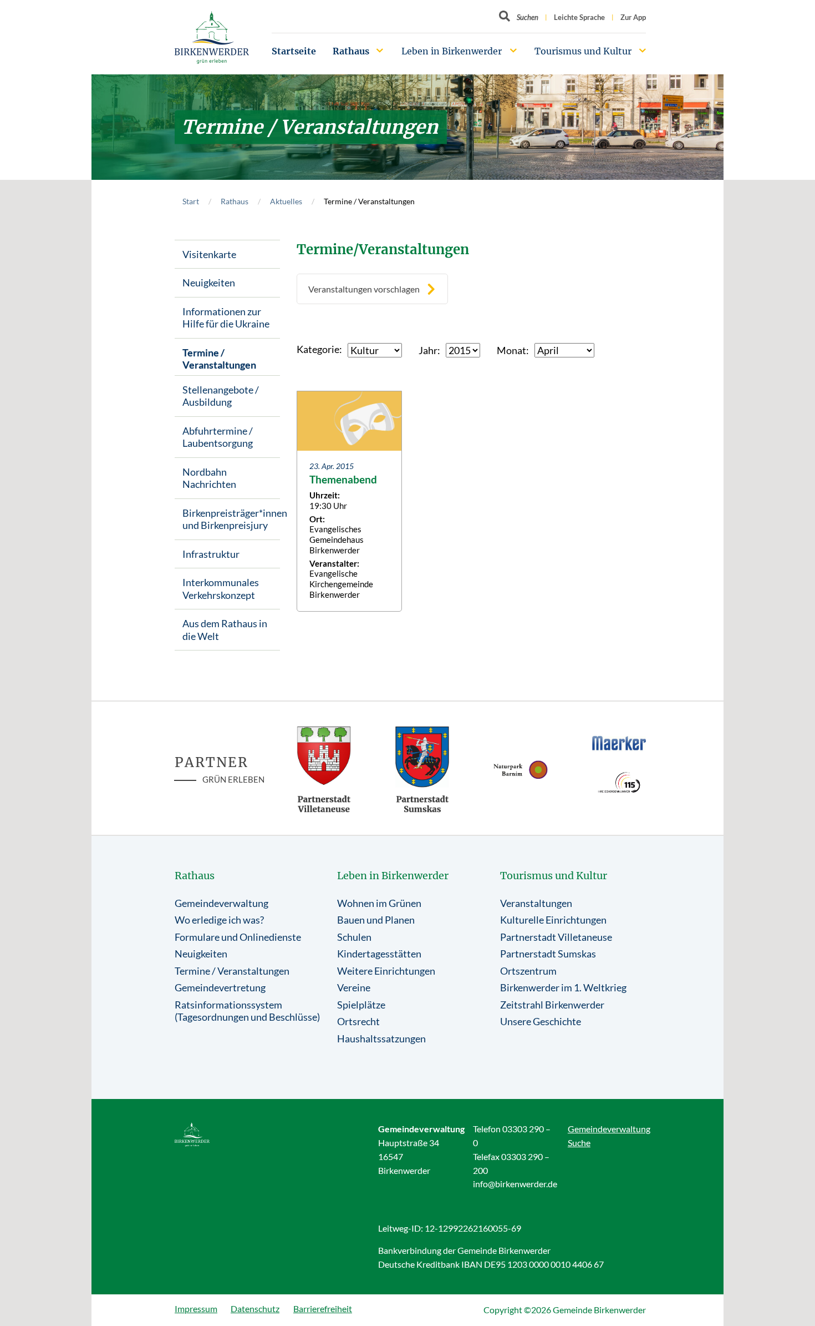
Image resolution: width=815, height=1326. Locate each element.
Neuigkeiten (208, 282)
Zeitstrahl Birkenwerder (552, 1005)
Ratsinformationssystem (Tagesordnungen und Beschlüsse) (247, 1011)
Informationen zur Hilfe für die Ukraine (225, 317)
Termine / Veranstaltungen (219, 358)
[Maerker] (619, 743)
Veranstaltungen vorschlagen (364, 289)
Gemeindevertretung (220, 987)
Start (190, 201)
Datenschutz (255, 1308)
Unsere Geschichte (540, 1021)
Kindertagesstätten (379, 953)
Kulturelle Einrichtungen (553, 920)
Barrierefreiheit (322, 1308)
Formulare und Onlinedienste (238, 937)
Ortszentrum (528, 971)
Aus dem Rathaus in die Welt (224, 629)
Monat (511, 350)
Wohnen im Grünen (379, 903)
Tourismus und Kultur (582, 51)
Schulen (354, 937)
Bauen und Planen (376, 920)
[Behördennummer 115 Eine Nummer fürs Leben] (619, 783)
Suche (579, 1142)
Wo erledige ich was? (219, 920)
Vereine (353, 987)
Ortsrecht (358, 1021)
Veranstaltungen (536, 903)
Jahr (428, 350)
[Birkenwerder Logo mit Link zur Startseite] (211, 37)
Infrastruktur (211, 554)
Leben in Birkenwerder (451, 51)
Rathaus (351, 51)
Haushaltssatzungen (381, 1038)
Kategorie (318, 349)
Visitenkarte (209, 254)
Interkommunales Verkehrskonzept (220, 588)
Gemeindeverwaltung (221, 903)
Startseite (294, 51)
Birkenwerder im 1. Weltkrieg (563, 987)
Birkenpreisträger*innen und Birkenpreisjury (231, 519)
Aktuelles (286, 201)
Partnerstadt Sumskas (548, 953)
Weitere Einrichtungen (386, 971)
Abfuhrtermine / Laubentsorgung (217, 437)
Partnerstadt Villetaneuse (556, 937)
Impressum (196, 1308)
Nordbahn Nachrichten (209, 478)
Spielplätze (361, 1005)
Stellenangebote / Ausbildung (220, 396)
